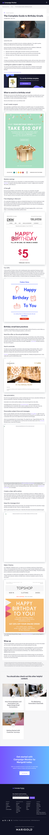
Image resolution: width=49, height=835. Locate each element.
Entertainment (18, 807)
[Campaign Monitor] (18, 788)
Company (38, 801)
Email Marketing (19, 801)
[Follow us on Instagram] (11, 820)
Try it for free (24, 773)
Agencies (17, 803)
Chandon (6, 354)
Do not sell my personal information (24, 820)
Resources (28, 806)
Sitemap (37, 810)
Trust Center (38, 806)
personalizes (33, 413)
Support (27, 809)
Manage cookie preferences (41, 813)
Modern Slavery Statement (41, 812)
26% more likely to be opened (28, 483)
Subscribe (32, 797)
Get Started (28, 803)
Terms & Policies (15, 820)
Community (28, 801)
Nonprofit (17, 806)
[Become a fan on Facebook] (9, 820)
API (6, 807)
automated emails (24, 404)
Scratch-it (6, 183)
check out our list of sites (27, 634)
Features (7, 803)
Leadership (38, 804)
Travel (17, 812)
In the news (38, 809)
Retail (17, 804)
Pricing (7, 804)
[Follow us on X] (7, 820)
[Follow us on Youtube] (3, 820)
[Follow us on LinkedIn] (5, 820)
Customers (28, 804)
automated (33, 341)
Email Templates (8, 809)
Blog (27, 807)
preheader (42, 420)
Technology (18, 810)
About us (37, 803)
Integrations (8, 806)
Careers (37, 807)
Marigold (23, 826)
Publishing (18, 809)
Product (8, 801)
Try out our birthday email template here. (12, 72)
